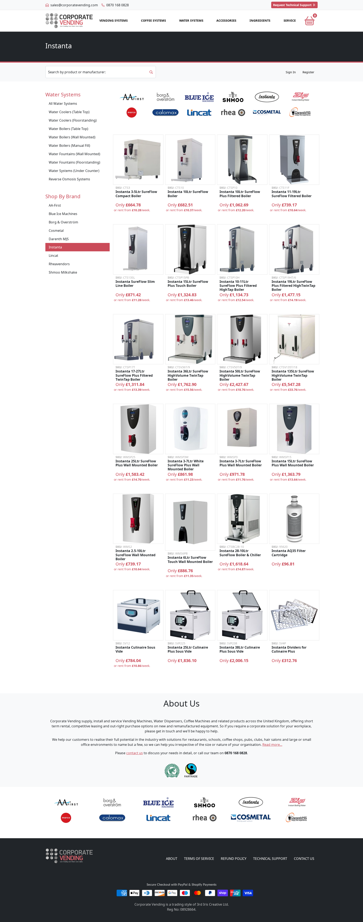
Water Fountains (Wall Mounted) (74, 154)
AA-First (55, 205)
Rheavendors (59, 264)
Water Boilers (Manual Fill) (69, 145)
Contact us (304, 858)
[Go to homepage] (69, 20)
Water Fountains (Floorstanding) (74, 162)
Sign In (291, 72)
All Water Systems (63, 103)
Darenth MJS (59, 239)
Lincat (53, 255)
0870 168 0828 (117, 5)
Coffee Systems (153, 20)
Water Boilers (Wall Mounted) (72, 137)
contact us (134, 753)
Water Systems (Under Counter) (74, 170)
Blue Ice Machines (63, 213)
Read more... (272, 744)
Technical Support (292, 5)
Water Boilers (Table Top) (68, 128)
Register (308, 72)
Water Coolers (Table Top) (69, 112)
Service (290, 20)
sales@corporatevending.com (74, 5)
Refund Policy (233, 858)
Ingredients (260, 20)
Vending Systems (113, 20)
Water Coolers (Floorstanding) (73, 120)
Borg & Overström (63, 222)
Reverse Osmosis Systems (69, 179)
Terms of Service (199, 858)
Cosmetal (56, 230)
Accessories (226, 20)
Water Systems (191, 20)
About (171, 858)
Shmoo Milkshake (63, 272)
